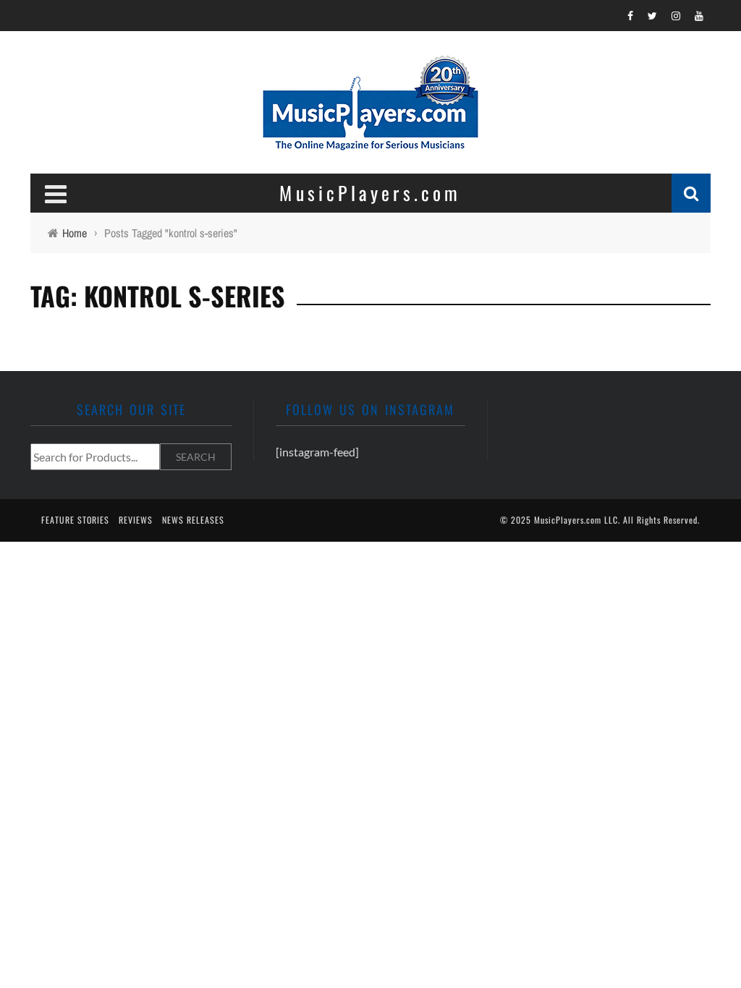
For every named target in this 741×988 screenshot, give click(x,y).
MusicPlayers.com (567, 520)
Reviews (136, 520)
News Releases (193, 520)
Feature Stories (75, 520)
